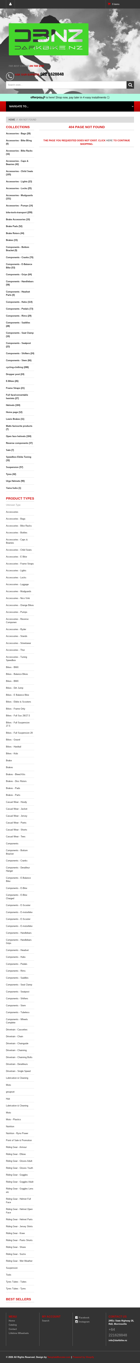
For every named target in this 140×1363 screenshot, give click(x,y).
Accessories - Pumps (16, 612)
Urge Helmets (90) (15, 481)
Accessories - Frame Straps (20, 563)
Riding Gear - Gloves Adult (19, 1161)
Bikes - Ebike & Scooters (18, 701)
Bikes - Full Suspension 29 (19, 733)
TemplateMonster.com (59, 1357)
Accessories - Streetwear (18, 643)
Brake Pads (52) (14, 226)
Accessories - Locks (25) (19, 188)
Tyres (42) (11, 474)
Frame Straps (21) (15, 388)
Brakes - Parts (13, 795)
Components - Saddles (17, 978)
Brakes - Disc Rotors (16, 781)
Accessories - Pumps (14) (19, 205)
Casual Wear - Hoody (16, 802)
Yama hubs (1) (13, 488)
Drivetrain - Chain (14, 1036)
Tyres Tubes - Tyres (16, 1288)
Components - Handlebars (19, 933)
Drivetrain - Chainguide (17, 1043)
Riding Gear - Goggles (17, 1175)
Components (12, 843)
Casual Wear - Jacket (16, 809)
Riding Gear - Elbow (16, 1154)
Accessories (12, 512)
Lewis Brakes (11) (15, 419)
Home (12, 119)
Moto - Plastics (13, 1119)
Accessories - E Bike (16, 556)
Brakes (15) (12, 240)
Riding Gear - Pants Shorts (19, 1240)
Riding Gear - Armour (16, 1147)
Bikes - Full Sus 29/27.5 (18, 715)
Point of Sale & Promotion (19, 1140)
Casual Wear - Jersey (16, 816)
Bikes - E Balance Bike (17, 695)
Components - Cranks (16, 860)
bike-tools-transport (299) (19, 212)
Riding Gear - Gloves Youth (19, 1168)
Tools (8, 1274)
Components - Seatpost (17, 991)
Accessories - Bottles (16, 532)
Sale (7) (10, 450)
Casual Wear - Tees (15, 836)
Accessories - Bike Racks (19, 525)
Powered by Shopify (83, 1357)
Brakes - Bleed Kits (15, 774)
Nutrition (10, 1126)
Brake (9, 760)
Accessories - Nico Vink (18, 598)
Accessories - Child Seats (19, 550)
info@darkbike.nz (118, 1340)
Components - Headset (17, 950)
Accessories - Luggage (17, 584)
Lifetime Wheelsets (19, 1333)
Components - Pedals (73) (19, 309)
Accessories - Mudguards (18, 591)
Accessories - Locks (16, 577)
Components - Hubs (16, 957)
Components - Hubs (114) (19, 302)
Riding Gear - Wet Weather (19, 1261)
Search (45, 1320)
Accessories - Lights (16, 570)
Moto (8, 1085)
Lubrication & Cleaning (17, 1078)
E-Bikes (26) (12, 381)
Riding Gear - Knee (15, 1233)
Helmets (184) (13, 405)
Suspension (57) (14, 467)
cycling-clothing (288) (17, 367)
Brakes (9, 767)
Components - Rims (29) (18, 316)
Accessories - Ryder (16, 629)
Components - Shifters (17, 998)
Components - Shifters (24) (20, 353)
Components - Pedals (16, 964)
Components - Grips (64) (19, 274)
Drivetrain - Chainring (16, 1050)
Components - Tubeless (18, 1012)
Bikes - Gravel (13, 739)
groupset (10, 1092)
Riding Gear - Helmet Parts (19, 1219)
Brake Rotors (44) (15, 233)
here (109, 140)
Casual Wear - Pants (16, 822)
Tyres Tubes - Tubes (16, 1281)
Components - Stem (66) (18, 360)
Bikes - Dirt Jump (14, 688)
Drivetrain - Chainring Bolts (19, 1057)
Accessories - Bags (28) (18, 133)
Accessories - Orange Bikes (20, 605)
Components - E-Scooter (18, 905)
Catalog (13, 1325)
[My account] (10, 4)
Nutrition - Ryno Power (17, 1133)
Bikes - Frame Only (15, 708)
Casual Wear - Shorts (16, 829)
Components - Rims (16, 971)
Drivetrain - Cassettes (16, 1029)
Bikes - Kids (12, 753)
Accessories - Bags (15, 518)
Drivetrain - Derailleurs (17, 1064)
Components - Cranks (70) (19, 257)
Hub (8, 1099)
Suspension (12, 1268)
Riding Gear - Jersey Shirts (19, 1226)
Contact (13, 1329)
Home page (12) (14, 412)
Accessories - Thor (15, 650)
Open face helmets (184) (18, 436)
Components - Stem (16, 1005)
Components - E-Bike (16, 888)
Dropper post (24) (15, 374)
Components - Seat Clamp (19, 984)
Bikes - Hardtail (13, 746)
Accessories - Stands (16, 636)
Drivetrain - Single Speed (18, 1071)
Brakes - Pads (13, 788)
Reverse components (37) (19, 443)
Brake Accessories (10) (18, 219)
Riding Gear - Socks (16, 1254)
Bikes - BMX (12, 667)
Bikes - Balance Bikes (17, 674)
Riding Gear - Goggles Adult (19, 1182)
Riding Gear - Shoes (16, 1247)
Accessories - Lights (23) (19, 181)
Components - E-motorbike (19, 912)
